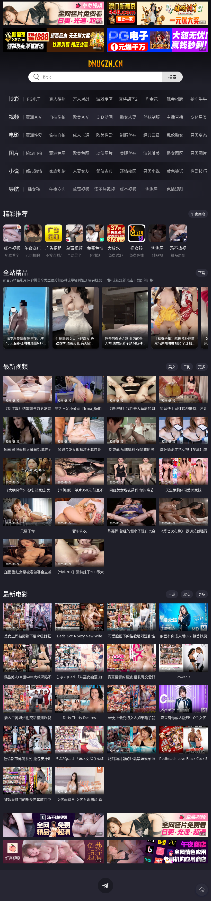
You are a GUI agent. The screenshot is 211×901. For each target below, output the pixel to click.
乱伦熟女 (175, 135)
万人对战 (81, 99)
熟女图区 (175, 153)
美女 (171, 366)
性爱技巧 (198, 171)
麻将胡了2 (128, 99)
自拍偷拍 (57, 117)
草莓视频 (81, 189)
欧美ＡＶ (81, 117)
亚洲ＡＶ (34, 117)
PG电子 (34, 99)
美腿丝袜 (128, 153)
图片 (14, 153)
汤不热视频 (104, 189)
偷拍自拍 (57, 135)
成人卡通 (81, 135)
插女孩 (34, 189)
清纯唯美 (151, 153)
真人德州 (57, 99)
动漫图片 (104, 153)
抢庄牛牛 (198, 99)
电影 (14, 135)
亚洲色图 (57, 153)
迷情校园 (128, 171)
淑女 (186, 594)
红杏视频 (128, 189)
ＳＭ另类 (198, 117)
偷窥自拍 (34, 153)
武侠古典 (104, 171)
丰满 (171, 594)
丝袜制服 (151, 117)
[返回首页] (202, 889)
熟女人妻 (128, 117)
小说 (14, 171)
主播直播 (175, 117)
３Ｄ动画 (104, 117)
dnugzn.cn (105, 64)
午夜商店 (57, 189)
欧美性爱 (104, 135)
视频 (14, 117)
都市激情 (34, 171)
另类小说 (151, 171)
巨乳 (186, 366)
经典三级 (151, 135)
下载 (201, 272)
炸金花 (151, 99)
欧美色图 (81, 153)
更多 (201, 366)
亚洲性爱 (34, 135)
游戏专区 (104, 99)
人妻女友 (81, 171)
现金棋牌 (175, 99)
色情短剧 (175, 189)
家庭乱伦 (57, 171)
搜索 (172, 77)
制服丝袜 (128, 135)
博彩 (14, 99)
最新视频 (15, 366)
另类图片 (198, 153)
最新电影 (15, 594)
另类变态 (198, 135)
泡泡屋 (151, 189)
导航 (14, 189)
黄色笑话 (175, 171)
